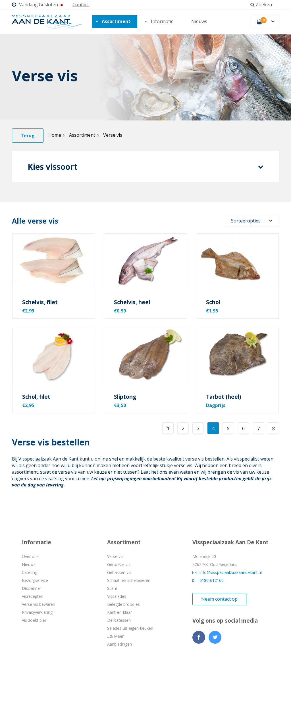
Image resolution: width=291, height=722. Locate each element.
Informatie (162, 21)
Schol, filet (36, 396)
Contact (80, 4)
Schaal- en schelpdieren (128, 580)
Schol (213, 302)
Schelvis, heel (132, 302)
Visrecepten (32, 596)
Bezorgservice (35, 580)
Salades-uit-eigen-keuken (130, 628)
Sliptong (125, 396)
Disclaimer (31, 588)
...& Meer (115, 636)
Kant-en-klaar (119, 612)
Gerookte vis (118, 564)
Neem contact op (219, 599)
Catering (29, 572)
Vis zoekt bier (34, 620)
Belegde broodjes (123, 604)
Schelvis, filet (40, 302)
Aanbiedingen (119, 644)
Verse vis (112, 135)
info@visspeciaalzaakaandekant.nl (230, 572)
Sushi (112, 588)
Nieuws (199, 21)
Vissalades (116, 596)
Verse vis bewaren (38, 604)
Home (54, 135)
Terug (28, 135)
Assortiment (116, 21)
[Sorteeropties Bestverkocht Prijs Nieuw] (252, 220)
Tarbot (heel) (223, 396)
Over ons (30, 556)
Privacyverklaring (37, 612)
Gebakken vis (119, 572)
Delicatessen (119, 620)
